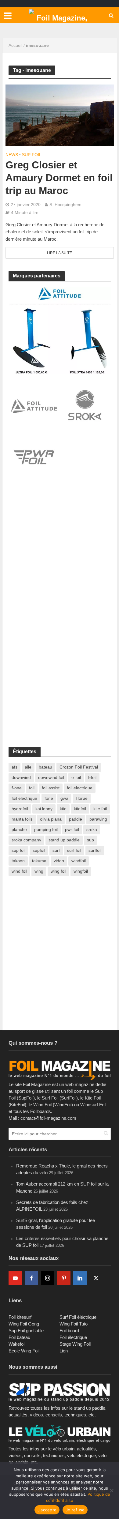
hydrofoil (20, 808)
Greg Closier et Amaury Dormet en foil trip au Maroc (59, 177)
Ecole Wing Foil (24, 1350)
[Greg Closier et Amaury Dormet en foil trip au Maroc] (59, 114)
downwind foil (51, 777)
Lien (64, 1350)
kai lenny (43, 808)
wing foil (58, 871)
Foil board (69, 1330)
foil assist (51, 787)
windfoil (78, 860)
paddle (75, 819)
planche (19, 829)
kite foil (100, 808)
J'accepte (47, 1509)
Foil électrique (73, 1337)
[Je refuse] (111, 1490)
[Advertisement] (59, 551)
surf (56, 850)
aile (28, 767)
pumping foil (46, 829)
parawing (98, 819)
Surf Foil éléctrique (78, 1317)
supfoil (39, 850)
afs (14, 767)
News (11, 154)
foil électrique (24, 798)
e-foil (76, 777)
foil (31, 787)
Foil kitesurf (20, 1317)
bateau (45, 767)
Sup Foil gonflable (26, 1330)
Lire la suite (59, 253)
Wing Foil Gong (24, 1323)
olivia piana (51, 819)
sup (90, 839)
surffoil (94, 850)
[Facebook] (31, 1278)
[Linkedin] (80, 1278)
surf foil (74, 850)
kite (63, 808)
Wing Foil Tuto (74, 1323)
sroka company (26, 839)
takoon (18, 860)
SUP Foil (31, 154)
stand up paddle (64, 839)
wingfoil (81, 871)
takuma (39, 860)
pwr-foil (72, 829)
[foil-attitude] (60, 330)
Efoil (92, 777)
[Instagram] (47, 1278)
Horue (82, 798)
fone (49, 798)
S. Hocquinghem (65, 204)
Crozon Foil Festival (79, 767)
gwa (64, 798)
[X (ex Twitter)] (96, 1278)
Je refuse (75, 1509)
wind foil (19, 871)
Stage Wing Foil (75, 1344)
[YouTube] (15, 1278)
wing (38, 871)
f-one (17, 787)
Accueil (15, 45)
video (59, 860)
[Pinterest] (63, 1278)
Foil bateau (19, 1337)
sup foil (18, 850)
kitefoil (80, 808)
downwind (21, 777)
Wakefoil (17, 1344)
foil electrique (79, 787)
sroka (91, 829)
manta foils (22, 819)
